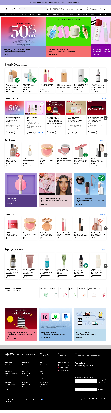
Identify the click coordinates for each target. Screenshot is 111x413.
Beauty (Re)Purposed (9, 389)
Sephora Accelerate (9, 386)
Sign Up (102, 389)
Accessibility (42, 389)
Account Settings (26, 375)
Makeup (24, 14)
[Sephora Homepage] (10, 9)
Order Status (25, 371)
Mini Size (64, 14)
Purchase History (26, 373)
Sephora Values (8, 371)
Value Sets (43, 288)
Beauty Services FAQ (44, 380)
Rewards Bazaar (26, 384)
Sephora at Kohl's (44, 382)
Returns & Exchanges (44, 367)
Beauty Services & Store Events (29, 378)
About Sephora (8, 364)
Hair (48, 14)
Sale (99, 288)
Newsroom (7, 367)
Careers (6, 369)
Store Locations (43, 384)
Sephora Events (8, 378)
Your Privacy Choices (35, 399)
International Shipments (45, 375)
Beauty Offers (25, 382)
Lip (60, 288)
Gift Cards (92, 14)
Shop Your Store (26, 389)
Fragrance (40, 14)
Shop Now (10, 132)
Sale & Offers (102, 14)
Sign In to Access (11, 276)
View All (104, 249)
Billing (41, 373)
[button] (76, 118)
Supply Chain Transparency (11, 373)
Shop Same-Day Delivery (28, 391)
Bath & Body (55, 14)
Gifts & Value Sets (82, 14)
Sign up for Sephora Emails (82, 386)
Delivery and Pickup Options (46, 369)
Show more (103, 140)
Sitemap (28, 399)
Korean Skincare (71, 289)
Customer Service (44, 364)
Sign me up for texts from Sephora (84, 377)
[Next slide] (108, 37)
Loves (23, 386)
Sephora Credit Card (27, 367)
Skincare (32, 14)
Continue (102, 381)
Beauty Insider (25, 364)
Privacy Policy (8, 399)
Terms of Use (15, 399)
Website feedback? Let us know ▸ (55, 347)
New (6, 14)
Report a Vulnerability (9, 391)
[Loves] (101, 8)
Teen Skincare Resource (92, 289)
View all (104, 98)
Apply (72, 132)
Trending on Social (82, 289)
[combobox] (33, 8)
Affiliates (7, 375)
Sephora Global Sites (9, 382)
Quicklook (13, 81)
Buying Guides (43, 378)
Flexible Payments (44, 386)
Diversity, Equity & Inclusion (11, 384)
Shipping (42, 371)
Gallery (24, 369)
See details (40, 132)
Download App (31, 132)
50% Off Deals (14, 14)
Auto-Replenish (25, 380)
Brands (72, 14)
